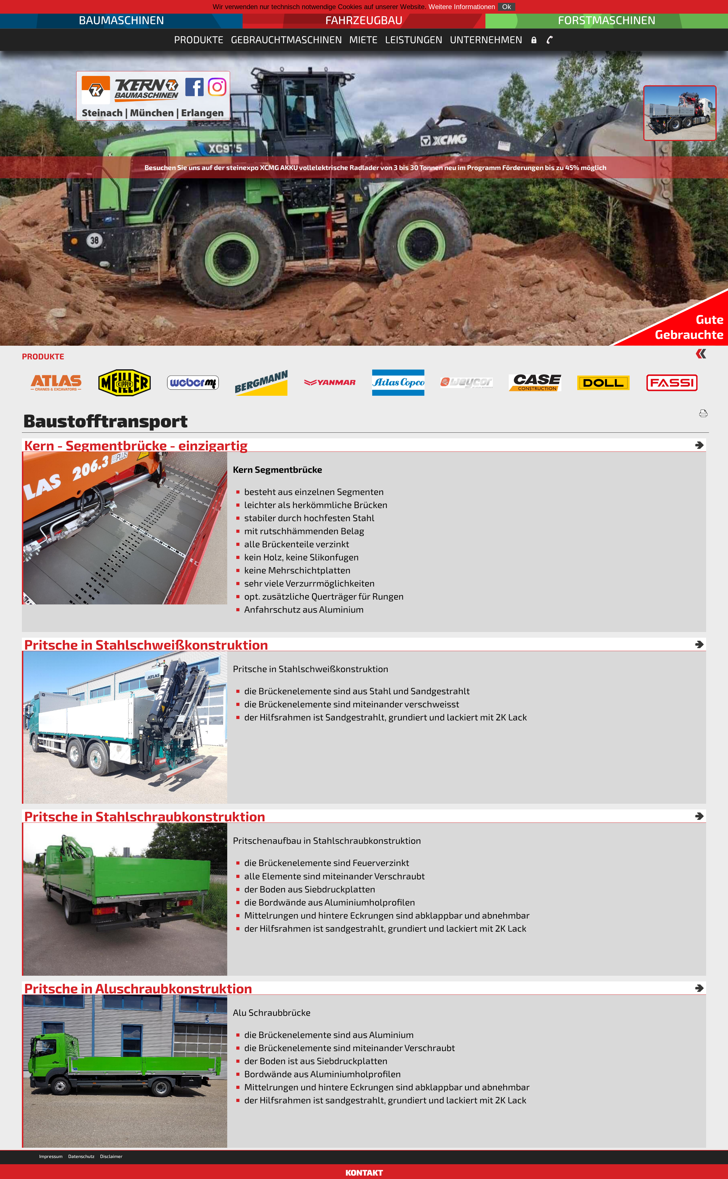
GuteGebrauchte (689, 326)
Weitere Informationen (462, 7)
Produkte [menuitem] (199, 39)
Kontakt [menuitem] (549, 40)
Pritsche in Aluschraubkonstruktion (138, 988)
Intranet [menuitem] (534, 40)
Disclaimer (111, 1156)
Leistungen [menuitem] (413, 39)
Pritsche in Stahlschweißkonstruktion (146, 644)
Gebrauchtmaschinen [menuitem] (286, 39)
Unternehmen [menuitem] (486, 39)
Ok (506, 7)
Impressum (51, 1156)
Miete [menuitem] (363, 39)
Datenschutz (81, 1156)
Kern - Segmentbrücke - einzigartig (136, 445)
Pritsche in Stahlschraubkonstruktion (144, 816)
